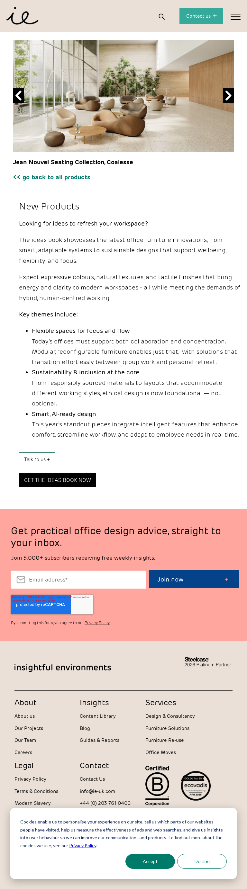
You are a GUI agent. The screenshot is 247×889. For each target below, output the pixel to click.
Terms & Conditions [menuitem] (36, 791)
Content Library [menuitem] (98, 716)
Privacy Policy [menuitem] (30, 779)
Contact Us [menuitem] (92, 779)
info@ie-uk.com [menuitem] (97, 791)
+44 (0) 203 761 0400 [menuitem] (105, 803)
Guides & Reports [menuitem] (99, 740)
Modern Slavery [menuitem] (32, 803)
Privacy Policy (82, 845)
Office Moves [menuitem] (160, 752)
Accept (150, 861)
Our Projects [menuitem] (28, 728)
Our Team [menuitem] (25, 740)
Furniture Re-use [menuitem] (164, 740)
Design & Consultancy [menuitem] (170, 716)
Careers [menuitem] (23, 752)
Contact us (199, 16)
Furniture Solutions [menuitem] (167, 728)
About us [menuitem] (24, 716)
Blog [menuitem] (85, 728)
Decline (202, 861)
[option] (123, 99)
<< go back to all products (51, 177)
